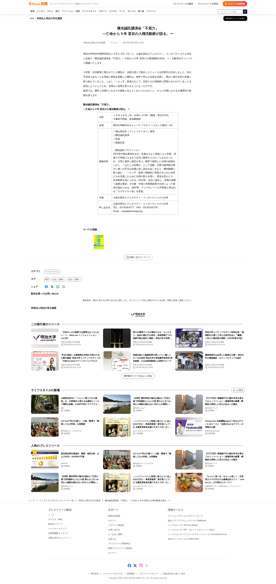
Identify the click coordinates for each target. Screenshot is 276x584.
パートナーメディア (57, 528)
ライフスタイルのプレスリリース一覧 (56, 500)
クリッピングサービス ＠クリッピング (185, 516)
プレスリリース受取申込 (119, 543)
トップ (32, 500)
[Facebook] (46, 286)
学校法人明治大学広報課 (94, 42)
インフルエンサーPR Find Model (183, 525)
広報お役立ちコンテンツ (59, 538)
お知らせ (112, 539)
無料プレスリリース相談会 (120, 548)
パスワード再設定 (116, 525)
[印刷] (63, 286)
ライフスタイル (89, 11)
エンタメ (41, 11)
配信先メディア (55, 524)
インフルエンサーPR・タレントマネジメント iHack (191, 530)
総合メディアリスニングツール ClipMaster (187, 520)
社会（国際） (59, 279)
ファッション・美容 (71, 11)
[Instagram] (141, 565)
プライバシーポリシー (149, 573)
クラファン (151, 11)
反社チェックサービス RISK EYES (183, 539)
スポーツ (103, 11)
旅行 (57, 11)
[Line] (57, 286)
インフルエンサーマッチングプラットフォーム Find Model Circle (197, 534)
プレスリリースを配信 (183, 4)
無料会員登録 (114, 516)
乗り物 (141, 11)
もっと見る (238, 390)
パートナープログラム (113, 573)
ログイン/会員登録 (236, 4)
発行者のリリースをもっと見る (138, 376)
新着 (32, 11)
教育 (47, 279)
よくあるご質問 (115, 534)
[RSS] (146, 565)
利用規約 (131, 573)
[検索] (245, 12)
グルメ (50, 11)
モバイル (132, 11)
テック (122, 11)
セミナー (112, 553)
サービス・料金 (55, 519)
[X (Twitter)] (52, 286)
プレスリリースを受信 (208, 4)
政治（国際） (75, 279)
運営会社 (95, 573)
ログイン (112, 520)
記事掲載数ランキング (58, 533)
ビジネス (113, 11)
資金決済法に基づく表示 (174, 573)
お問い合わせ (114, 530)
